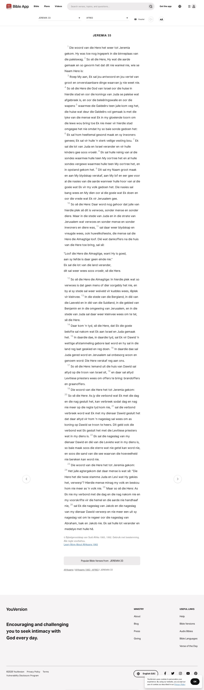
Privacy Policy (33, 671)
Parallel (141, 19)
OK (195, 681)
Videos (58, 6)
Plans (47, 6)
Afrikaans (68, 569)
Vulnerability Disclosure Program (22, 675)
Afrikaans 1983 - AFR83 (87, 569)
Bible (36, 6)
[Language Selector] (180, 6)
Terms (46, 671)
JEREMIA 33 (45, 17)
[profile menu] (192, 6)
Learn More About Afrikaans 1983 (81, 544)
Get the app (165, 6)
